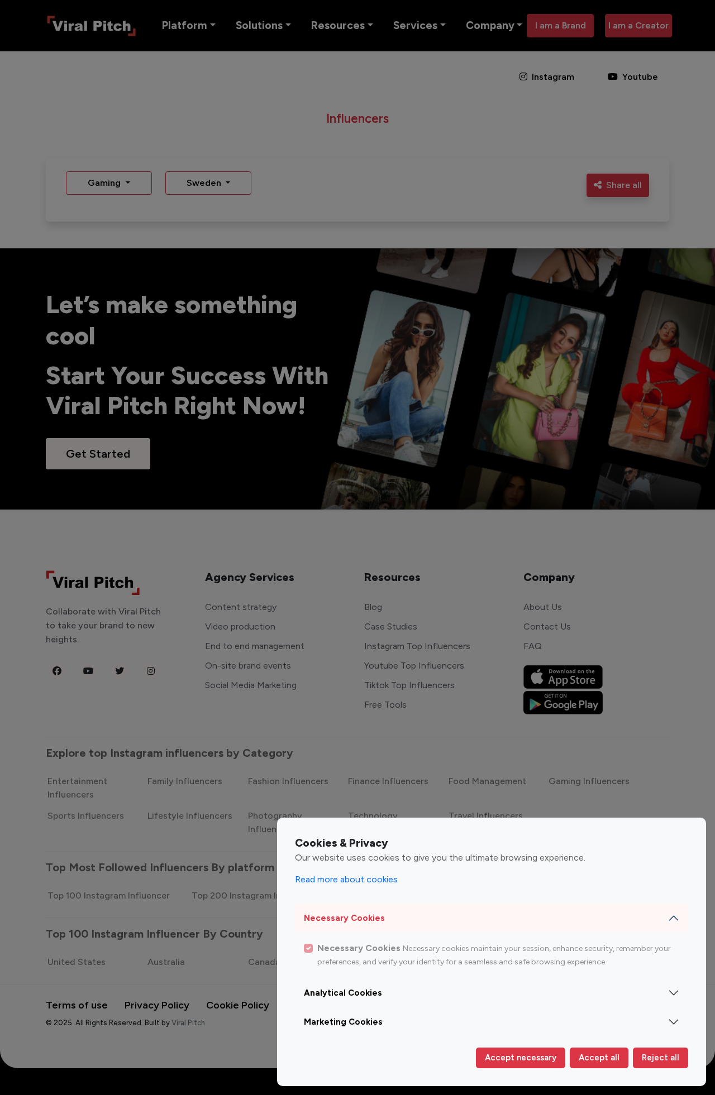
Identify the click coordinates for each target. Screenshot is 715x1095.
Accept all (599, 1058)
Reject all (660, 1058)
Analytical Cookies (343, 993)
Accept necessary (520, 1058)
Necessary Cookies (344, 918)
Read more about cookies (346, 879)
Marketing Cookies (343, 1022)
